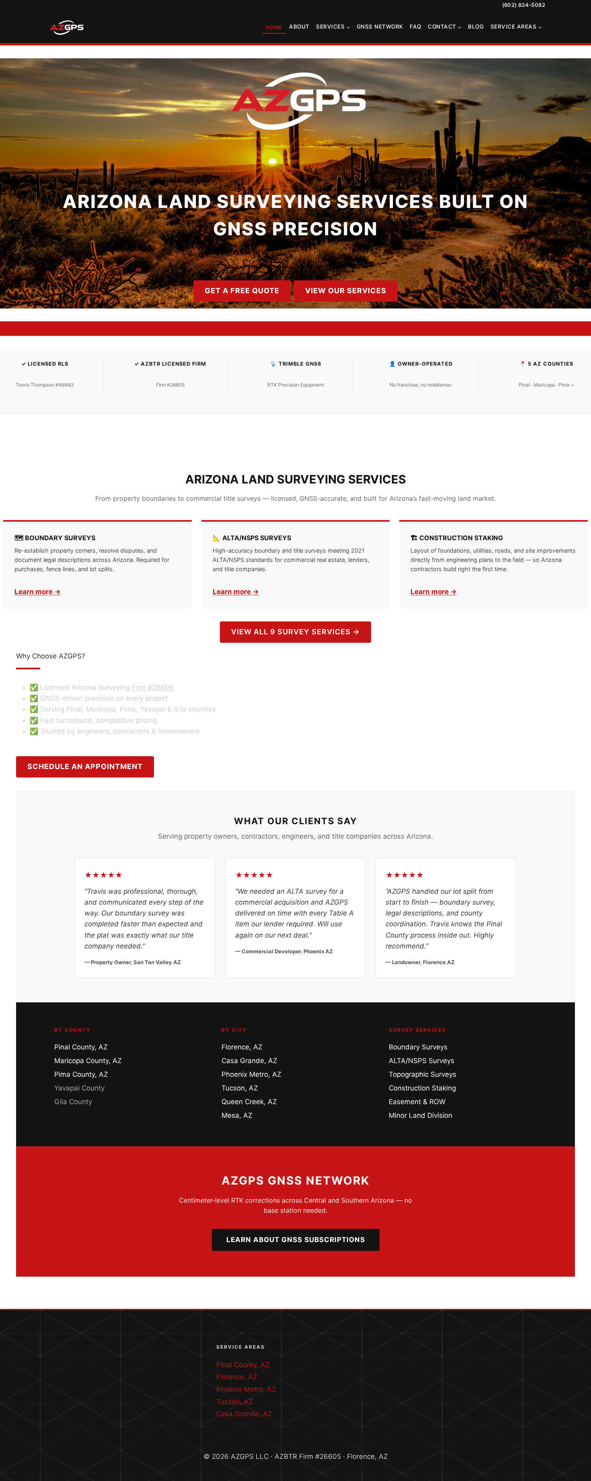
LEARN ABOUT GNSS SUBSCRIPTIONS (295, 1240)
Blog (476, 26)
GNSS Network (380, 26)
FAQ (415, 26)
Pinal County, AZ (81, 1047)
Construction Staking (422, 1088)
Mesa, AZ (237, 1115)
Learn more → (37, 592)
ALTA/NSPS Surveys (421, 1061)
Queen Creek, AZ (249, 1102)
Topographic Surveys (422, 1074)
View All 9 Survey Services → (295, 631)
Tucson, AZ (240, 1088)
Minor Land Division (420, 1115)
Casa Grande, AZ (249, 1061)
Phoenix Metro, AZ (251, 1074)
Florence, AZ (242, 1047)
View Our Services (345, 290)
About (299, 26)
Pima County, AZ (81, 1074)
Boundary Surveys (418, 1047)
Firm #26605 (153, 687)
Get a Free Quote (242, 290)
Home (274, 27)
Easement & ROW (417, 1102)
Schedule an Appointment (85, 766)
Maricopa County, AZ (88, 1061)
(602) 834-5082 (523, 5)
